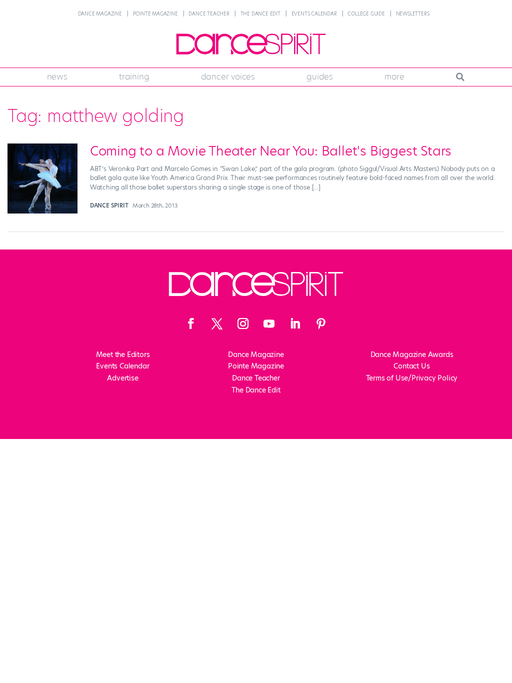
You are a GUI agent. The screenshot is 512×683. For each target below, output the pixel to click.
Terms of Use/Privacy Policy (412, 378)
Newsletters (413, 13)
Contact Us (412, 366)
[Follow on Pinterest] (321, 323)
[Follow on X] (217, 323)
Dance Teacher (208, 13)
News (57, 76)
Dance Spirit (109, 206)
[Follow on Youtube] (269, 323)
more (394, 76)
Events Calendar (314, 13)
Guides (319, 76)
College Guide (366, 13)
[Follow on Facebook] (191, 323)
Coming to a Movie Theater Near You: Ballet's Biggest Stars (271, 151)
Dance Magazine (100, 13)
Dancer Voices (228, 76)
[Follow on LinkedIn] (295, 323)
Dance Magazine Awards (412, 355)
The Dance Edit (260, 13)
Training (134, 76)
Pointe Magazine (155, 13)
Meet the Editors (123, 355)
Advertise (122, 378)
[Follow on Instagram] (243, 323)
